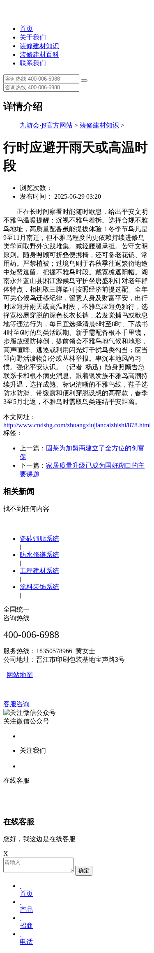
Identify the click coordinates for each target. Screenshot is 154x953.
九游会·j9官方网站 (46, 125)
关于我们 (33, 37)
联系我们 (33, 63)
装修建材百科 (39, 54)
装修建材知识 (39, 45)
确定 (83, 870)
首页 (26, 28)
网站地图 (20, 674)
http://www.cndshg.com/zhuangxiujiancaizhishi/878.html (77, 425)
